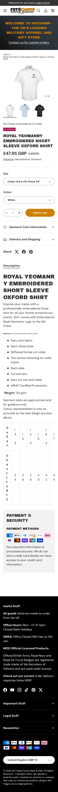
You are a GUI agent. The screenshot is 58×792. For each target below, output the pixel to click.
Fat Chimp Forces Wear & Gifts (27, 770)
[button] (52, 10)
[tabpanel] (29, 388)
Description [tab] (11, 266)
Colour (7, 192)
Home (6, 54)
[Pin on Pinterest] (30, 251)
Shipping (8, 159)
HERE (28, 680)
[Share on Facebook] (23, 251)
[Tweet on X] (16, 251)
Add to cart (40, 212)
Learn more (42, 3)
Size (5, 173)
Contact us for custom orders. (29, 42)
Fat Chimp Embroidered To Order (22, 124)
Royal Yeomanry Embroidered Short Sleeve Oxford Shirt (28, 58)
